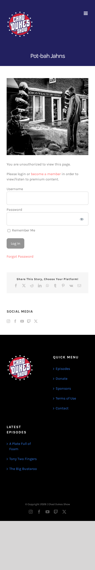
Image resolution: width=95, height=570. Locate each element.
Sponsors (63, 388)
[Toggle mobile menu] (86, 13)
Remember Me (23, 230)
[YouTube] (22, 321)
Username (15, 189)
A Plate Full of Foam (20, 446)
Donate (61, 378)
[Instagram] (8, 321)
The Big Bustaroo (23, 469)
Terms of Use (66, 398)
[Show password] (81, 218)
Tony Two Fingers (23, 459)
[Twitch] (29, 321)
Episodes (63, 369)
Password (14, 209)
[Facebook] (15, 321)
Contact (62, 408)
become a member (46, 174)
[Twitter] (36, 321)
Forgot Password (20, 256)
